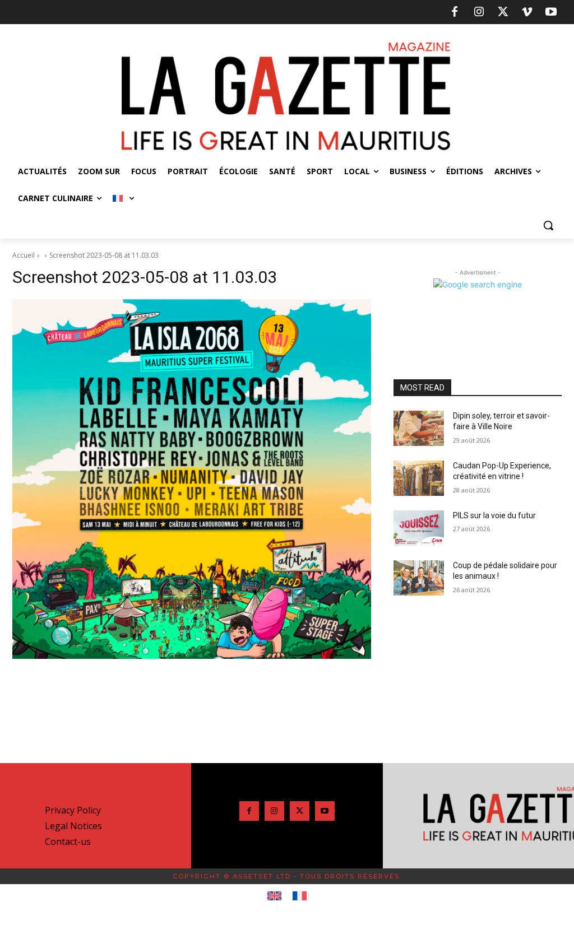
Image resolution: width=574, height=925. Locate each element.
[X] (502, 12)
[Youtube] (551, 12)
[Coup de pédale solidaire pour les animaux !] (419, 578)
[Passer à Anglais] (274, 896)
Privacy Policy (73, 810)
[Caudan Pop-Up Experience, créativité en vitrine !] (419, 478)
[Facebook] (454, 12)
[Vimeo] (527, 12)
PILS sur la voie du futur (494, 515)
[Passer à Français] (299, 896)
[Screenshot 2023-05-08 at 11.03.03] (191, 479)
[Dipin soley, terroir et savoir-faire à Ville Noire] (419, 428)
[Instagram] (478, 12)
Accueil (23, 255)
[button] (548, 225)
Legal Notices (73, 826)
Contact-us (68, 841)
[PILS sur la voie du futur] (419, 528)
